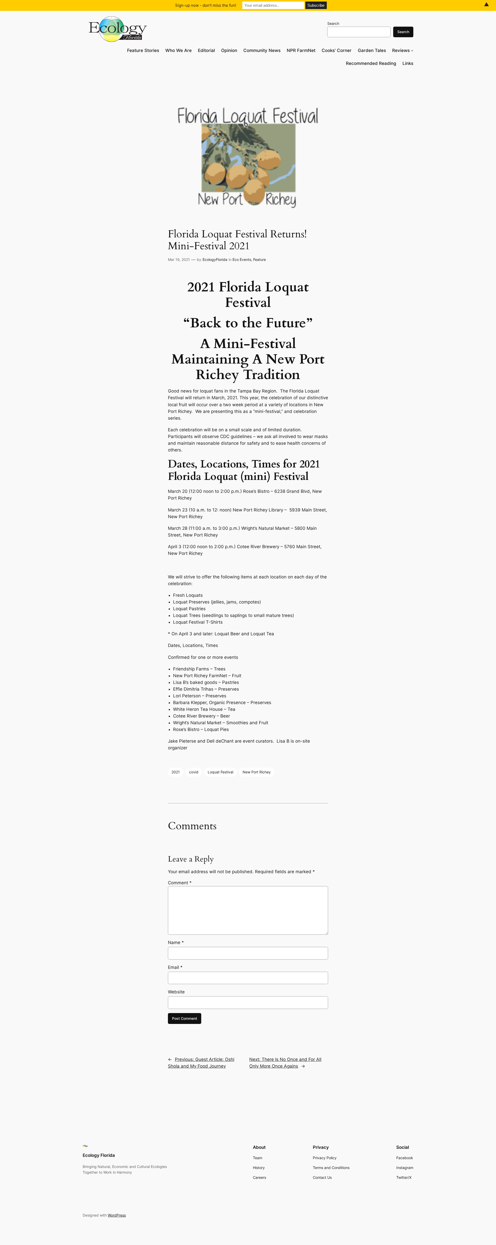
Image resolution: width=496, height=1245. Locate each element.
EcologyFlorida (215, 259)
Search (333, 23)
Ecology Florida (99, 1155)
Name (176, 942)
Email (175, 967)
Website (176, 991)
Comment (180, 882)
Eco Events (242, 259)
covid (193, 772)
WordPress (117, 1215)
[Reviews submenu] (412, 50)
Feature (259, 259)
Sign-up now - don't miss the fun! (205, 5)
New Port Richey (257, 772)
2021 (176, 772)
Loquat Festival (220, 772)
